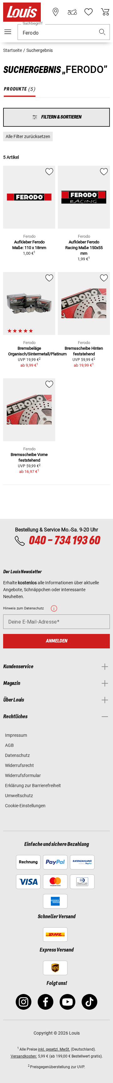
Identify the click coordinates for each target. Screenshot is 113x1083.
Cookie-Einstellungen (25, 805)
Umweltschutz (19, 795)
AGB (9, 745)
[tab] (19, 89)
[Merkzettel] (88, 12)
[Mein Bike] (72, 12)
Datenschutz (17, 755)
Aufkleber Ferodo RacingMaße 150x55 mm (84, 248)
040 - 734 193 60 (64, 541)
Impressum (16, 735)
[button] (102, 32)
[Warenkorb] (105, 12)
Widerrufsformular (23, 775)
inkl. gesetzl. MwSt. (54, 1049)
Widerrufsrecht (19, 765)
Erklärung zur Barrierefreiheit (33, 785)
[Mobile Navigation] (8, 31)
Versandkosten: (24, 1056)
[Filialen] (55, 12)
